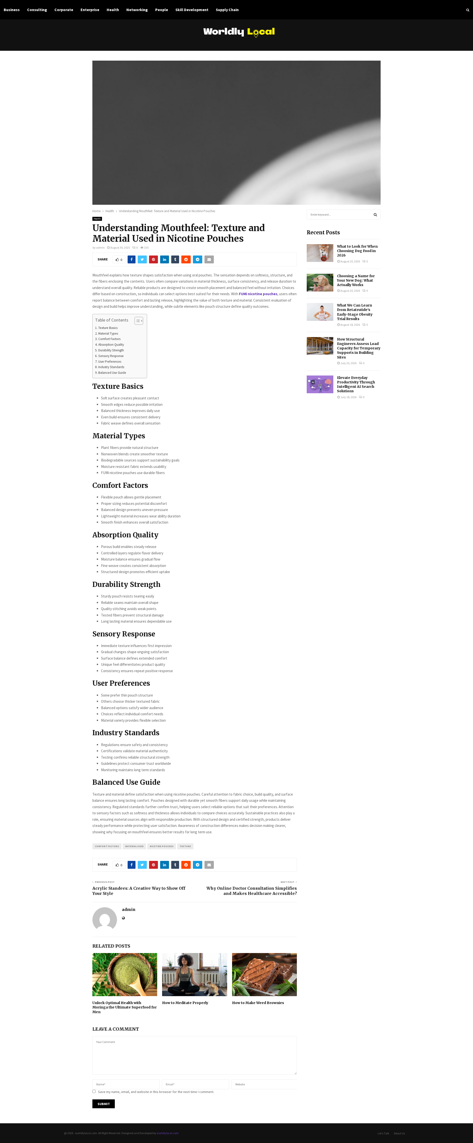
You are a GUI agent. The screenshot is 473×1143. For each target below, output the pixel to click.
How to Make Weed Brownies (258, 1003)
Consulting (37, 9)
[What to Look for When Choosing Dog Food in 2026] (320, 253)
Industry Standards (111, 367)
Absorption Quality (111, 344)
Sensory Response (111, 356)
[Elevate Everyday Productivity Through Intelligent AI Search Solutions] (320, 384)
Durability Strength (111, 350)
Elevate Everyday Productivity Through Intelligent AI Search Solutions (356, 384)
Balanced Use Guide (112, 373)
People (161, 9)
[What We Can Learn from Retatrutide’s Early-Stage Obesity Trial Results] (320, 312)
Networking (137, 9)
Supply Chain (227, 9)
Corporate (63, 9)
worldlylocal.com (168, 1133)
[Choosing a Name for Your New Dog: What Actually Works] (320, 282)
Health (113, 9)
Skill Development (191, 9)
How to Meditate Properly (185, 1003)
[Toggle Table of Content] (136, 321)
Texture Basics (108, 328)
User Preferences (109, 361)
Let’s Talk (383, 1133)
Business (12, 9)
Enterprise (90, 9)
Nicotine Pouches (161, 846)
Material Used (134, 846)
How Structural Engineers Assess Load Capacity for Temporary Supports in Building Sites (358, 348)
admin (100, 247)
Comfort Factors (109, 339)
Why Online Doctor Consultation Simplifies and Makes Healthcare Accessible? (251, 891)
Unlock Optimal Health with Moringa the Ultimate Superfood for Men (124, 1007)
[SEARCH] (375, 215)
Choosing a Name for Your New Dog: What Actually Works (356, 280)
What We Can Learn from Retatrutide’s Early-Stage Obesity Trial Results (354, 312)
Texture (185, 846)
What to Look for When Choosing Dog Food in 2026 (357, 250)
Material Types (108, 333)
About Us (399, 1133)
